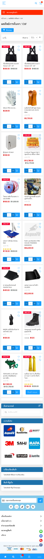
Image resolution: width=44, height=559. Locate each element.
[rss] (33, 507)
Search (36, 3)
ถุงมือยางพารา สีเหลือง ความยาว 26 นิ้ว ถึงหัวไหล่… (32, 376)
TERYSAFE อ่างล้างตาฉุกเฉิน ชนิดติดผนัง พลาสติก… (10, 376)
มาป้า (4, 334)
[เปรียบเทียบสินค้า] (19, 50)
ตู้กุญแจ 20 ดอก (8, 152)
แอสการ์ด (27, 115)
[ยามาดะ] (9, 456)
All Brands (39, 406)
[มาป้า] (34, 443)
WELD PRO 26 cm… (9, 108)
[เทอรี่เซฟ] (22, 456)
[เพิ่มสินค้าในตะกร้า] (17, 82)
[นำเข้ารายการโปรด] (19, 47)
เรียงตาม (25, 38)
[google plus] (28, 507)
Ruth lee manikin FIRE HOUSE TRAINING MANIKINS (32, 243)
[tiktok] (22, 507)
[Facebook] (41, 545)
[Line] (41, 531)
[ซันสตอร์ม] (22, 430)
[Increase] (13, 82)
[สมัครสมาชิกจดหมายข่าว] (40, 500)
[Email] (41, 536)
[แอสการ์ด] (9, 430)
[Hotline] (41, 540)
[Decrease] (5, 82)
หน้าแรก (3, 18)
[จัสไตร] (34, 456)
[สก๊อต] (34, 430)
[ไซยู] (22, 443)
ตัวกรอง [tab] (9, 30)
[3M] (9, 443)
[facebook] (11, 507)
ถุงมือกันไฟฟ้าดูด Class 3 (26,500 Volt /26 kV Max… (32, 110)
